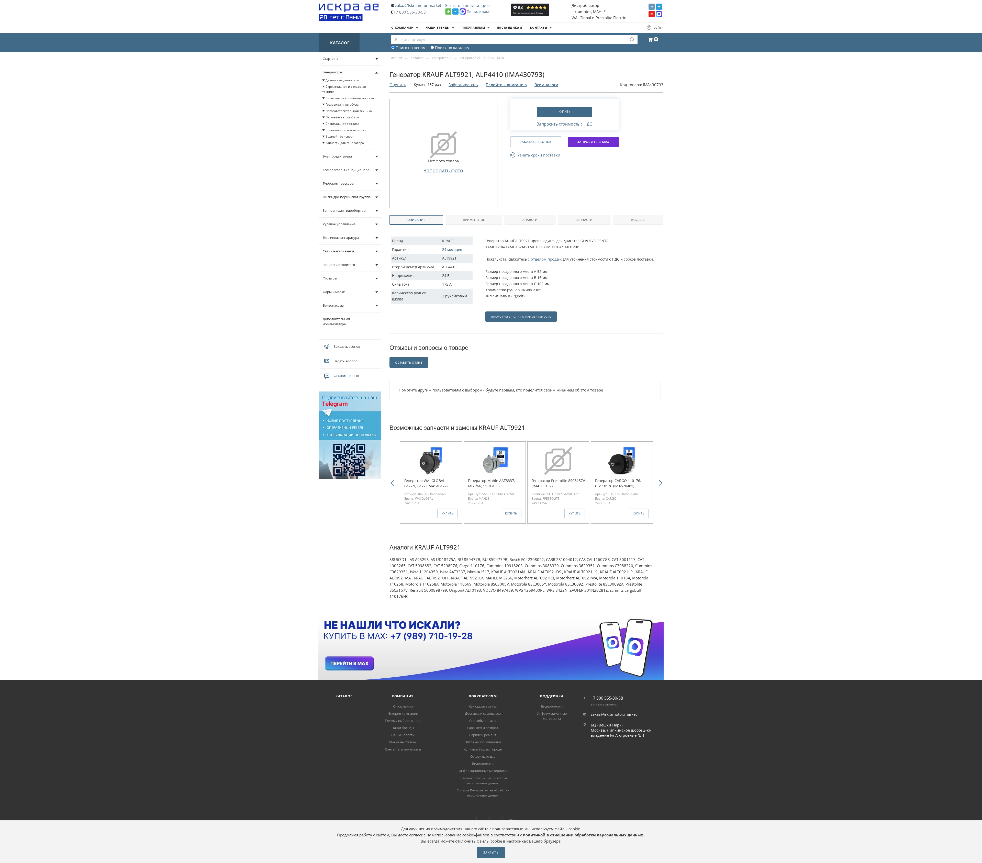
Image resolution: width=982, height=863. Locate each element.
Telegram (659, 7)
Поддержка (551, 696)
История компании (402, 713)
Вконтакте (652, 7)
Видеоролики (483, 763)
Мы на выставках (403, 742)
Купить (565, 111)
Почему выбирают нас (403, 720)
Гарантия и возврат (482, 727)
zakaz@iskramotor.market (418, 5)
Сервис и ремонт (482, 735)
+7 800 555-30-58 (410, 12)
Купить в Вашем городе (483, 749)
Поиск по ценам (411, 47)
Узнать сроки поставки (538, 155)
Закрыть (491, 852)
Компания (403, 696)
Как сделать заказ (483, 706)
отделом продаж (546, 259)
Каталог (344, 696)
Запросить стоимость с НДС (564, 124)
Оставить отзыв (346, 375)
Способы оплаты (482, 720)
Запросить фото (443, 170)
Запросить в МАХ (593, 142)
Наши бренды (403, 727)
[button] (392, 482)
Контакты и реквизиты (403, 749)
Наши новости (403, 735)
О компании (403, 706)
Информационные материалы (483, 770)
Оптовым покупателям (482, 742)
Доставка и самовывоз (483, 713)
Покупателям (483, 696)
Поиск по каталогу (452, 47)
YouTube (652, 14)
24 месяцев (452, 249)
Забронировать (463, 84)
